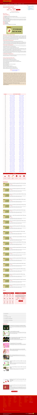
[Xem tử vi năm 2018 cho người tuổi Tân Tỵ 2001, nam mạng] (6, 282)
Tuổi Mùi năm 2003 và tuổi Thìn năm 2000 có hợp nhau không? (18, 361)
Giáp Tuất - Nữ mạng (21, 161)
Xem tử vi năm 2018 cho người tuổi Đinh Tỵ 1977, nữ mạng (17, 252)
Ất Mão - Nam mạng (12, 138)
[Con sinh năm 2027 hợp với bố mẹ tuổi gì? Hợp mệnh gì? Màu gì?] (6, 389)
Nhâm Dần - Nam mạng (12, 122)
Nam (17, 299)
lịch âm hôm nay (6, 410)
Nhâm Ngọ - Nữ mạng (21, 171)
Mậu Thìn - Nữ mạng (21, 154)
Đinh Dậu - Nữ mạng (21, 116)
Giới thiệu (4, 414)
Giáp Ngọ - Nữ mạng (21, 112)
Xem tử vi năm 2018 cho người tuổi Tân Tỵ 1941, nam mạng (18, 183)
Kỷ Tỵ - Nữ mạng (21, 155)
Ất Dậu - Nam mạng (12, 101)
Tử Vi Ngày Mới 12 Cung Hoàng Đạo (8, 318)
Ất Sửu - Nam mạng (12, 150)
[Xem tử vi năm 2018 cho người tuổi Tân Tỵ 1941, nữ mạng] (6, 191)
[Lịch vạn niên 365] (7, 1)
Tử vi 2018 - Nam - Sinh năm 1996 (14, 11)
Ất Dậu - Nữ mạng (21, 101)
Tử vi (5, 5)
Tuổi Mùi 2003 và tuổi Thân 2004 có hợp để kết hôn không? (18, 325)
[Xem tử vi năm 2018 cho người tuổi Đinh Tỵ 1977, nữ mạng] (6, 255)
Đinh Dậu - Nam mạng (12, 116)
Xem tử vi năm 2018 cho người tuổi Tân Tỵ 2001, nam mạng (18, 279)
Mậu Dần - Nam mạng (12, 166)
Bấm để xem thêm (14, 391)
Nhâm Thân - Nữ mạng (21, 159)
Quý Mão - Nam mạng (12, 123)
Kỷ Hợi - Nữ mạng (21, 118)
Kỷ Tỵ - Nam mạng (12, 155)
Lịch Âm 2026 (5, 315)
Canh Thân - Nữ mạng (21, 144)
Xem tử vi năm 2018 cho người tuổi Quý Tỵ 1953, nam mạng (18, 204)
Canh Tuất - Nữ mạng (21, 132)
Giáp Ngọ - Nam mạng (12, 112)
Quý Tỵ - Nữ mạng (21, 111)
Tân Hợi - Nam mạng (12, 133)
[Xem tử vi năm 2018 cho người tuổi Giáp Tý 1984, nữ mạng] (6, 266)
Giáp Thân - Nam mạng (12, 100)
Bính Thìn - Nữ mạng (21, 139)
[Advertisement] (24, 1)
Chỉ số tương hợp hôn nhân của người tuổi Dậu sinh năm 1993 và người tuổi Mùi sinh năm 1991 (18, 338)
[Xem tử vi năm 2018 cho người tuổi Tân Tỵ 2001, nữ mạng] (6, 287)
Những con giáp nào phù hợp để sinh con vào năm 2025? (17, 349)
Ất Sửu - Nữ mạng (21, 150)
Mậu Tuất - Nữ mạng (21, 117)
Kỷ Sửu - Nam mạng (12, 106)
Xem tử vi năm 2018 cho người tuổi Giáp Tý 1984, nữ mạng (17, 263)
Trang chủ (4, 5)
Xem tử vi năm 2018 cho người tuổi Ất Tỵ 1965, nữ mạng (17, 231)
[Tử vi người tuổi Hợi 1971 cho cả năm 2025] (6, 347)
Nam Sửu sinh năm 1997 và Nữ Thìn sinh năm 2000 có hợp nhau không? (18, 380)
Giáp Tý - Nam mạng (12, 149)
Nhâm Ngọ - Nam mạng (12, 171)
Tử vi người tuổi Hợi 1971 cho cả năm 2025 (15, 343)
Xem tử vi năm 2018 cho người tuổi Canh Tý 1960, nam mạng (18, 216)
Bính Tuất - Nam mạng (12, 102)
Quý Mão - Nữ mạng (21, 123)
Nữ (19, 299)
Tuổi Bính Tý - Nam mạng (16, 5)
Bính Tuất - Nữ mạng (21, 102)
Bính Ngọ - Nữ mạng (21, 127)
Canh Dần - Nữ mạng (21, 107)
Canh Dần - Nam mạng (12, 107)
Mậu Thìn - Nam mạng (12, 154)
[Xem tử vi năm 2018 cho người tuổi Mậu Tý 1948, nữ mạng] (6, 202)
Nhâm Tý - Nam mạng (12, 134)
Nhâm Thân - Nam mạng (12, 159)
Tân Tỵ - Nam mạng (12, 96)
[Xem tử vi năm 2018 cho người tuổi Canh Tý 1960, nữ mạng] (6, 223)
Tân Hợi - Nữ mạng (21, 133)
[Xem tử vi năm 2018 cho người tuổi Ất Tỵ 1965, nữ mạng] (6, 234)
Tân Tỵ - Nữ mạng (21, 96)
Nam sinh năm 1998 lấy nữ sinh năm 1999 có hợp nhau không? (18, 367)
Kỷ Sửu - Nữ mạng (21, 106)
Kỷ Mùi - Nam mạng (12, 143)
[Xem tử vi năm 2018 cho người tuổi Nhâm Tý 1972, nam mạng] (6, 239)
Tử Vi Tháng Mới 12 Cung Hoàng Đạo (8, 320)
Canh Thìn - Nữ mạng (21, 95)
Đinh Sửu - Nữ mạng (21, 165)
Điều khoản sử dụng (7, 414)
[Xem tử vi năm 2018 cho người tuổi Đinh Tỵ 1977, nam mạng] (6, 250)
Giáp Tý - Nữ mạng (21, 149)
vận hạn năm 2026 (14, 410)
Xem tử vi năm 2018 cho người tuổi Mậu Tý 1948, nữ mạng (17, 199)
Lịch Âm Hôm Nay (6, 313)
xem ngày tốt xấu (18, 410)
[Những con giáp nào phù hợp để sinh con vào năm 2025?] (6, 353)
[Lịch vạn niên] (3, 3)
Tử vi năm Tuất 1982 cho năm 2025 (14, 331)
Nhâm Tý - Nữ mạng (21, 134)
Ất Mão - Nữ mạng (21, 138)
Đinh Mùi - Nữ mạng (21, 128)
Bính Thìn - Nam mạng (12, 139)
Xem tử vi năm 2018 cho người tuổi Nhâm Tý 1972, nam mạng (18, 237)
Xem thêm (14, 173)
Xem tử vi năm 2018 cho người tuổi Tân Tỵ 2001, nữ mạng (17, 284)
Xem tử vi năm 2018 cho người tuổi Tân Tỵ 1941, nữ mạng (17, 188)
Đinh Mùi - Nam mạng (12, 128)
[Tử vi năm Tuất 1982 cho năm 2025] (6, 335)
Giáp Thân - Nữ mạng (21, 100)
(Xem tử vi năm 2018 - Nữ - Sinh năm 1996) (14, 12)
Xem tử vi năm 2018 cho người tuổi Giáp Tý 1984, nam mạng (18, 258)
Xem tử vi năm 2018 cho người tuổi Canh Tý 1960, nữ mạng (18, 220)
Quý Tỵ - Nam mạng (12, 111)
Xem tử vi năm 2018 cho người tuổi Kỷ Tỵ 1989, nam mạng (17, 268)
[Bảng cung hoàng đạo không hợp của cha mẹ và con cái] (6, 359)
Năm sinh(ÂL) (14, 8)
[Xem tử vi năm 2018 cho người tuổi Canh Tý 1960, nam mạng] (6, 218)
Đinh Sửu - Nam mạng (12, 165)
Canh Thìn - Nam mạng (12, 95)
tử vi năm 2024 (9, 410)
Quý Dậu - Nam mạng (12, 160)
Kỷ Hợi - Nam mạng (12, 118)
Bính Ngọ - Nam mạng (12, 127)
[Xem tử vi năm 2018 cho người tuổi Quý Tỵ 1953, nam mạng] (6, 207)
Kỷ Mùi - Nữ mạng (21, 143)
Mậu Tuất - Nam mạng (12, 117)
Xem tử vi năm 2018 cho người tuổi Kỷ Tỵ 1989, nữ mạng (17, 274)
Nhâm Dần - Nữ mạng (21, 122)
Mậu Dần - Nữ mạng (21, 166)
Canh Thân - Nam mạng (12, 144)
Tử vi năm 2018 (11, 189)
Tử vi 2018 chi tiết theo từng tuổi (10, 5)
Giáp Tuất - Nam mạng (12, 161)
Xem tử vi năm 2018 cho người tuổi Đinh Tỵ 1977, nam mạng (18, 247)
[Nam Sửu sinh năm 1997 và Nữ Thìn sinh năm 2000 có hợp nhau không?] (6, 383)
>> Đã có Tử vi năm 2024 (14, 70)
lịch (3, 410)
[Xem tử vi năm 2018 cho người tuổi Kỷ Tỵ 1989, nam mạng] (6, 271)
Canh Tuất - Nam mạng (12, 132)
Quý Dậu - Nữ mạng (21, 160)
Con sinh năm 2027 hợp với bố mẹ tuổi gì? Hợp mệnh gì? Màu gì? (18, 385)
